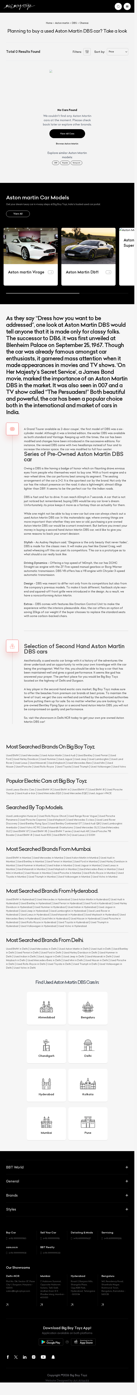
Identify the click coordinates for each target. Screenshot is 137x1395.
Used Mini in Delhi (73, 959)
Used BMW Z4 (61, 834)
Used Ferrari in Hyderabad (67, 902)
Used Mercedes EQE (75, 792)
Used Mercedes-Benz (79, 762)
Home (49, 23)
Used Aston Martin (51, 754)
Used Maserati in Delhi (99, 955)
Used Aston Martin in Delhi (74, 948)
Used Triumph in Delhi (85, 963)
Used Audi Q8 (92, 823)
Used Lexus (20, 762)
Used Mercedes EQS (49, 792)
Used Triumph (81, 766)
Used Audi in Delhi (101, 948)
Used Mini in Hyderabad (55, 917)
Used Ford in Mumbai (86, 860)
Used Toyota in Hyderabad (73, 921)
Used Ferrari (101, 754)
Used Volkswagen (101, 766)
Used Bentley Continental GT (65, 823)
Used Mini (99, 762)
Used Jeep (80, 758)
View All (17, 213)
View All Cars (67, 133)
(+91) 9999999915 (51, 1237)
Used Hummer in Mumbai (31, 864)
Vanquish (76, 163)
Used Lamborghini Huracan (21, 815)
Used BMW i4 (62, 788)
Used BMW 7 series (60, 830)
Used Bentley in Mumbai (30, 860)
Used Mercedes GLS (87, 826)
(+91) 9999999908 (17, 1252)
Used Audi (70, 754)
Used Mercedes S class (80, 819)
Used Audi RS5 (42, 834)
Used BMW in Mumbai (18, 857)
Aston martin (62, 23)
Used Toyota (64, 766)
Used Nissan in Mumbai (38, 872)
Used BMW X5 (39, 830)
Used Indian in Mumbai (59, 864)
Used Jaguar (65, 758)
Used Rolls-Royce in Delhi (30, 963)
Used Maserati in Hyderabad (67, 914)
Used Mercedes (30, 754)
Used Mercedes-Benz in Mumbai (97, 868)
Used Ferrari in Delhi (27, 952)
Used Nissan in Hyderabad (85, 917)
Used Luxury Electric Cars (20, 788)
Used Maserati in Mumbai (31, 868)
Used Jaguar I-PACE (100, 792)
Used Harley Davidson (25, 758)
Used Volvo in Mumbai (105, 876)
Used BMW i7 (79, 788)
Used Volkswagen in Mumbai (74, 876)
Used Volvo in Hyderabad (72, 925)
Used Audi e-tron (25, 792)
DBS (74, 23)
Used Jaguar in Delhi (49, 955)
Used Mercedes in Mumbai (48, 857)
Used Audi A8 (81, 830)
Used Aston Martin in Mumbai (81, 857)
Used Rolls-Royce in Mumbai (99, 872)
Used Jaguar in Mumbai (87, 864)
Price (111, 51)
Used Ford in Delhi (51, 952)
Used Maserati (38, 762)
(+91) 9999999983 (17, 1237)
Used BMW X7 (21, 830)
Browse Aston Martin (67, 143)
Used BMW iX (44, 788)
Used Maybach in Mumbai (62, 868)
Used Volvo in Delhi (25, 967)
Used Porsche (24, 766)
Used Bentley (85, 754)
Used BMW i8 (97, 788)
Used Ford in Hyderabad (97, 902)
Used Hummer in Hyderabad (50, 906)
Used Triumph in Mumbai (42, 876)
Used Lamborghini (98, 758)
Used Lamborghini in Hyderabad (68, 910)
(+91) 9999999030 (51, 1252)
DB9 (55, 163)
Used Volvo (119, 766)
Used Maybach (56, 762)
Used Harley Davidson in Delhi (80, 952)
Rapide (65, 163)
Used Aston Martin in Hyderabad (90, 898)
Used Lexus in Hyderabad (35, 914)
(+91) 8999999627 (82, 1237)
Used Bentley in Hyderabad (36, 902)
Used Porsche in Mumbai (67, 872)
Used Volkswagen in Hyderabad (38, 925)
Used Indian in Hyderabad (82, 906)
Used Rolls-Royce (44, 766)
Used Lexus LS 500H (83, 834)
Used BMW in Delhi (17, 948)
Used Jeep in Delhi (73, 955)
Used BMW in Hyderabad (20, 898)
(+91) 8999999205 (112, 1237)
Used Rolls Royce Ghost (52, 815)
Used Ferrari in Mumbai (59, 860)
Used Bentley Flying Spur (33, 823)
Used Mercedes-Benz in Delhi (44, 959)
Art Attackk (81, 1380)
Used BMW (12, 754)
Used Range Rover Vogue (82, 815)
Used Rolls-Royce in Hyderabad (38, 921)
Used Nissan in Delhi (96, 959)
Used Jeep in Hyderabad (34, 910)
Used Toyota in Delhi (59, 963)
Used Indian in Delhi (25, 955)
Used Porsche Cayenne (32, 819)
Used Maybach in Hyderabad (101, 914)
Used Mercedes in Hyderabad (53, 898)
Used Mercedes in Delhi (43, 948)
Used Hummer (48, 758)
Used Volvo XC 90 (30, 826)
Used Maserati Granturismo (57, 826)
